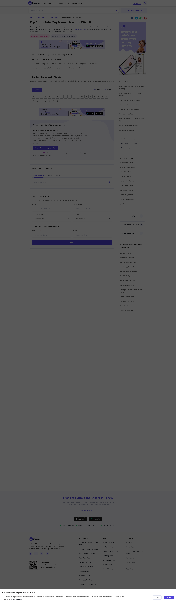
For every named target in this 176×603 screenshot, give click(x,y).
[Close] (137, 280)
